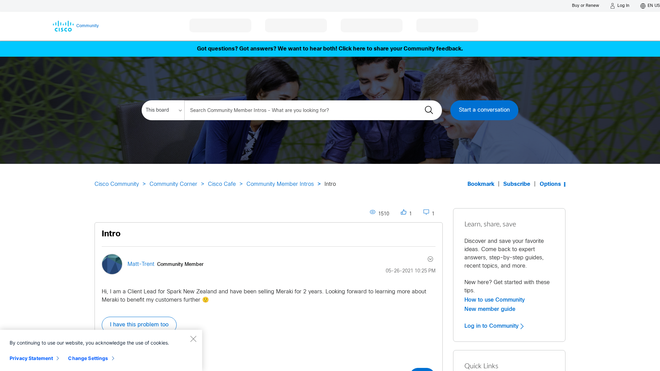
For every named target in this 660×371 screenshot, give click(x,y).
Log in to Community (492, 326)
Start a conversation (484, 110)
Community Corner (173, 184)
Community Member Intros (280, 184)
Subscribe (516, 184)
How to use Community (494, 300)
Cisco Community (117, 184)
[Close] (193, 338)
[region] (101, 350)
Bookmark (481, 184)
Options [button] (550, 184)
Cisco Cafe (222, 184)
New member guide (489, 309)
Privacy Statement (31, 358)
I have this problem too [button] (139, 324)
